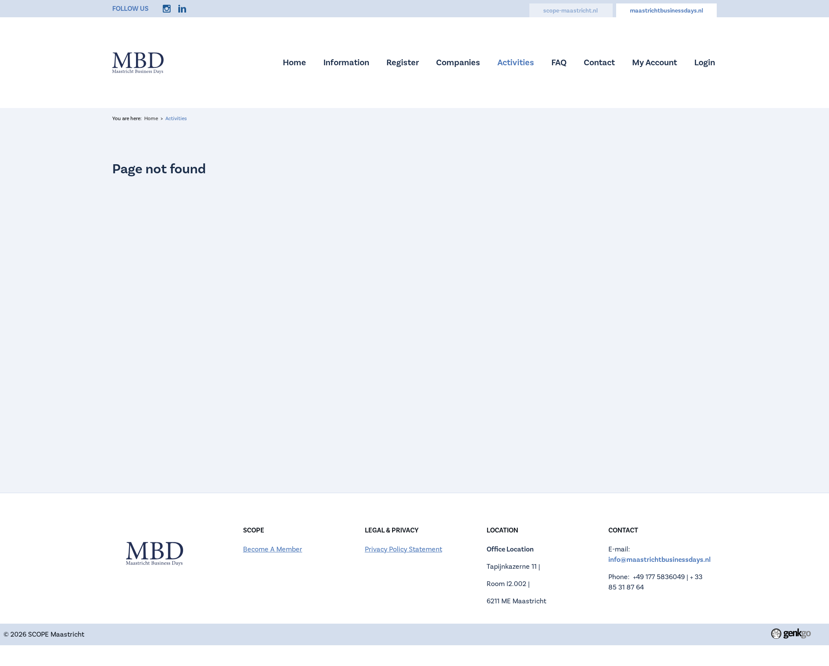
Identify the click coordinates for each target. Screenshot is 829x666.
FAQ (558, 62)
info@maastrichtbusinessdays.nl (659, 559)
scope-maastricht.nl (571, 11)
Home (294, 62)
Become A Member (272, 549)
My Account (654, 62)
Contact (599, 62)
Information (346, 62)
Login (704, 62)
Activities (515, 62)
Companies (458, 62)
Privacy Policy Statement (403, 549)
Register (402, 62)
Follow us (130, 8)
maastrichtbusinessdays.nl (666, 11)
